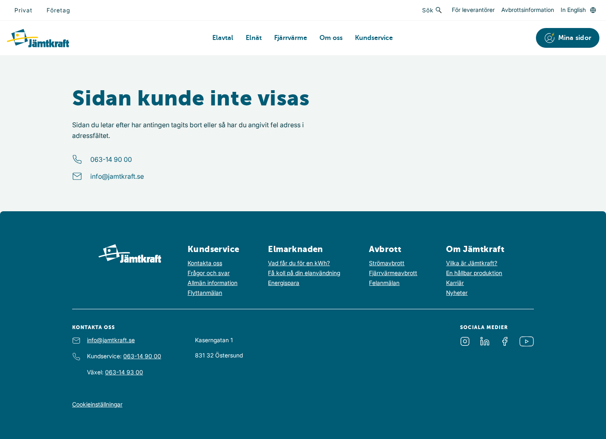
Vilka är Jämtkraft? (471, 262)
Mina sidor (575, 38)
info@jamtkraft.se (117, 176)
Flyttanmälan (205, 292)
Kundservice (374, 38)
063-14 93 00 (124, 372)
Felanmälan (384, 282)
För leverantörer (473, 10)
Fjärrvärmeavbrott (393, 272)
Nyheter (456, 292)
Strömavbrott (386, 262)
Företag (58, 10)
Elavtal (222, 38)
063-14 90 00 (111, 159)
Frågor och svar (209, 272)
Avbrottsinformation (527, 10)
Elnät (254, 38)
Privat (23, 10)
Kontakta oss (205, 262)
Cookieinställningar (97, 404)
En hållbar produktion (474, 272)
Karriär (455, 282)
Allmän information (212, 282)
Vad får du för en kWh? (299, 262)
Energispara (283, 282)
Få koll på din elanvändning (304, 272)
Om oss (331, 38)
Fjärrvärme (290, 38)
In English (573, 9)
